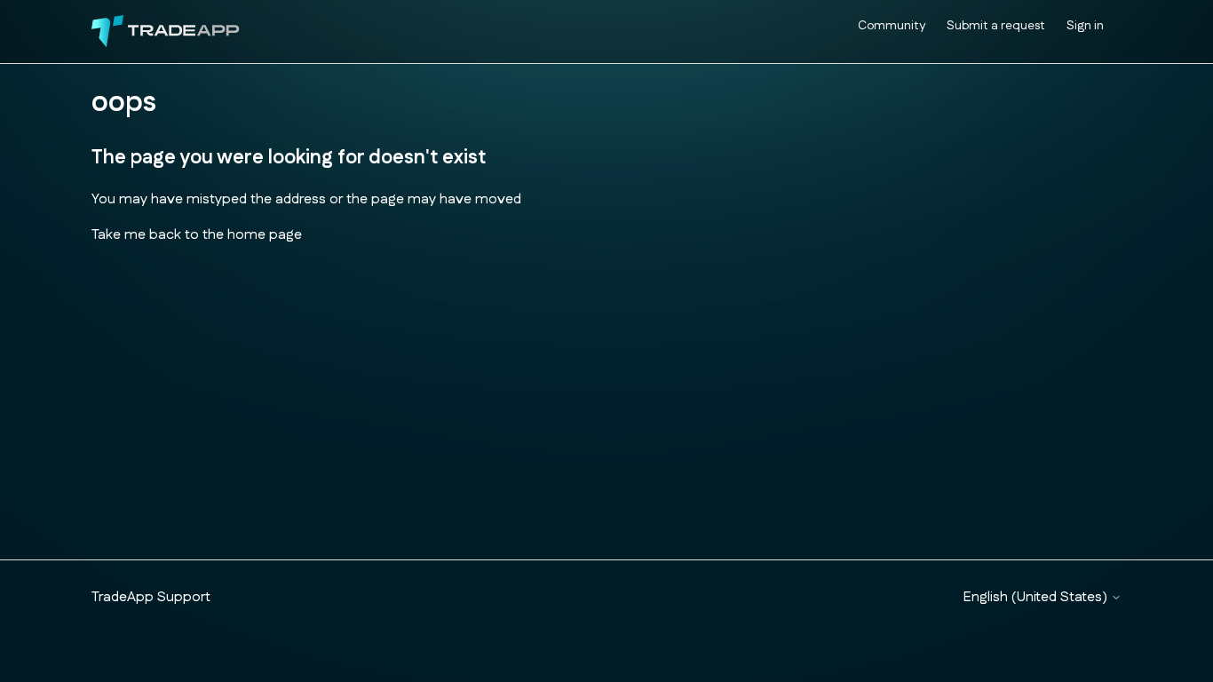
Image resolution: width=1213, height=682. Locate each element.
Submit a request (996, 26)
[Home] (165, 31)
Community (891, 26)
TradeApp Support (150, 597)
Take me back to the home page (196, 235)
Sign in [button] (1085, 26)
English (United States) (1037, 598)
